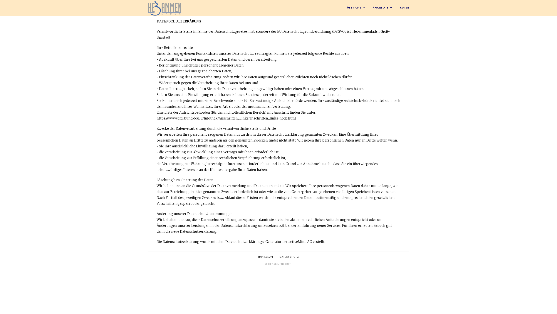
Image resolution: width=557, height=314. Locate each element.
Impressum (265, 257)
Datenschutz (289, 257)
